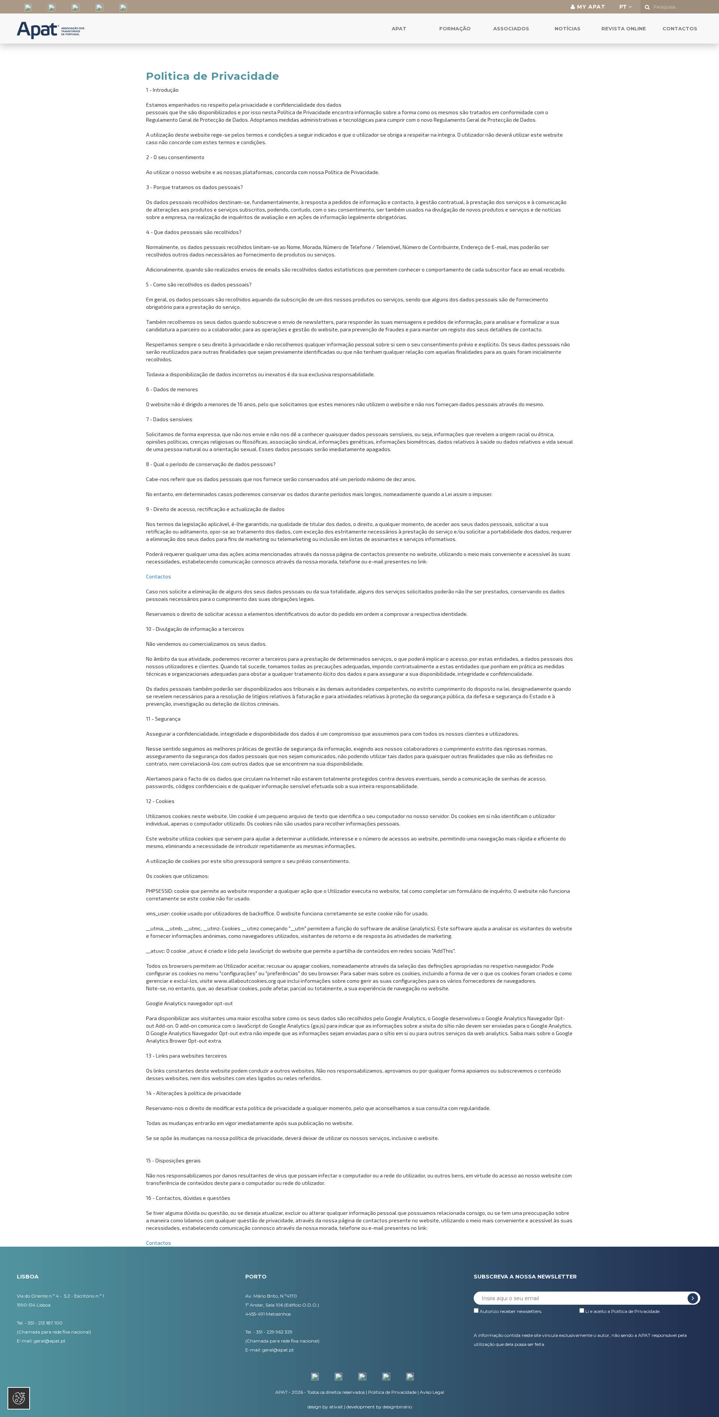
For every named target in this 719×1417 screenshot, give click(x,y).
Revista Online (623, 28)
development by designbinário (379, 1407)
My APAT (590, 6)
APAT (399, 28)
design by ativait (325, 1407)
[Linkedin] (72, 6)
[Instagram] (96, 6)
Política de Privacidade (635, 1311)
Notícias (567, 28)
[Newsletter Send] (693, 1298)
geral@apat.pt (50, 1341)
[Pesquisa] (647, 7)
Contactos (679, 28)
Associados (511, 28)
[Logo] (50, 22)
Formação (455, 28)
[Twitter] (48, 6)
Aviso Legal (432, 1392)
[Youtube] (120, 6)
